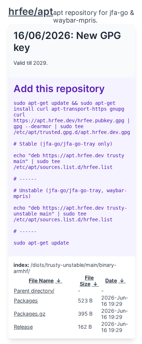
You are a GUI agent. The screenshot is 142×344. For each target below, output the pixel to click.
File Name (41, 280)
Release (23, 327)
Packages (26, 300)
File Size (87, 280)
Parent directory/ (34, 291)
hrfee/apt (30, 11)
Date (111, 280)
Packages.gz (30, 314)
